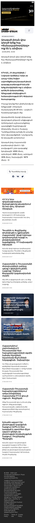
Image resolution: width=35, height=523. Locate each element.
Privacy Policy (6, 515)
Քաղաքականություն (8, 36)
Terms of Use (14, 515)
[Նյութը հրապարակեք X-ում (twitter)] (22, 176)
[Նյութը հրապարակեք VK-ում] (18, 176)
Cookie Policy (20, 515)
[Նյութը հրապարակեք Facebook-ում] (13, 176)
